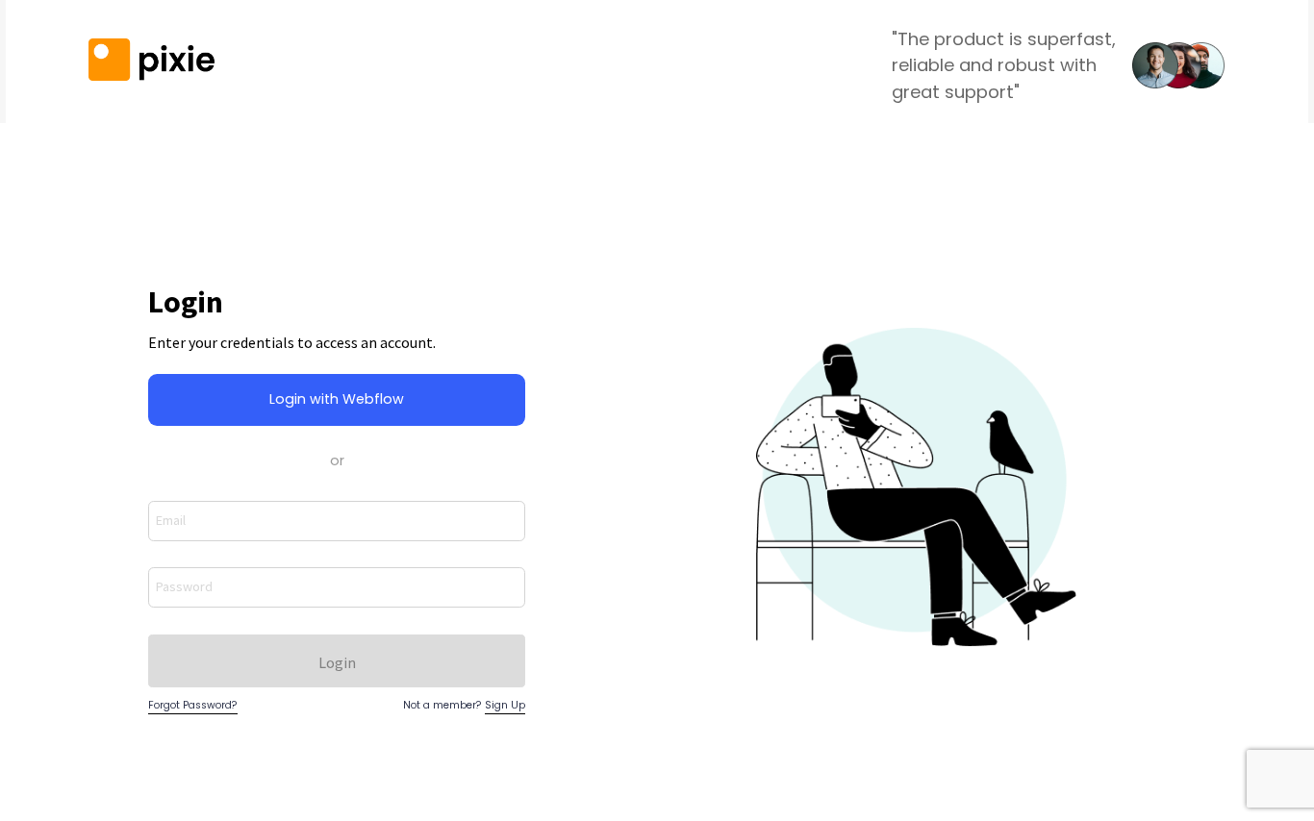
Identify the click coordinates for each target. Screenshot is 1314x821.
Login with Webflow (336, 399)
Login (337, 662)
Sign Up (505, 705)
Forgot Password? (193, 705)
